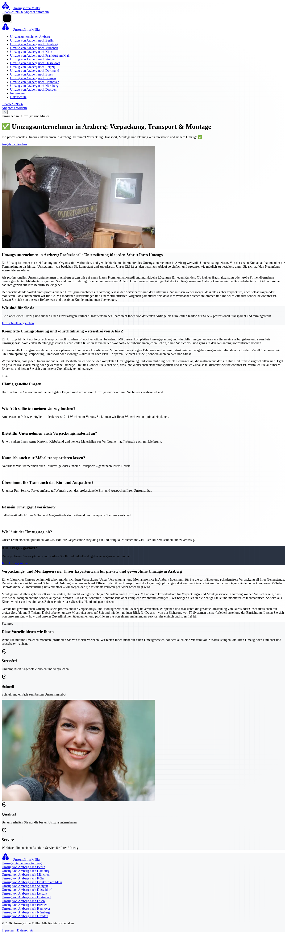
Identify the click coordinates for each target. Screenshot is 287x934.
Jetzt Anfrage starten (15, 563)
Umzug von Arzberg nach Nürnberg (34, 85)
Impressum (17, 93)
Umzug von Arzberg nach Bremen (33, 78)
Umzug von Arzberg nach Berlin (32, 40)
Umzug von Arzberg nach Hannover (34, 82)
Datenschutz (18, 97)
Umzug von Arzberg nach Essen (31, 74)
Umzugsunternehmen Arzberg (30, 36)
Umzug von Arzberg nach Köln (31, 51)
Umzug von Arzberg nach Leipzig (32, 67)
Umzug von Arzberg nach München (34, 48)
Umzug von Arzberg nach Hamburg (34, 44)
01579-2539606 (12, 12)
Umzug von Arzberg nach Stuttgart (33, 59)
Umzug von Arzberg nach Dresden (33, 89)
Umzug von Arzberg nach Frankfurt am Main (40, 55)
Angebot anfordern (36, 12)
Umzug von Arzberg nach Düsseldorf (35, 63)
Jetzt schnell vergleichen (18, 323)
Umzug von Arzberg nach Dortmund (34, 70)
